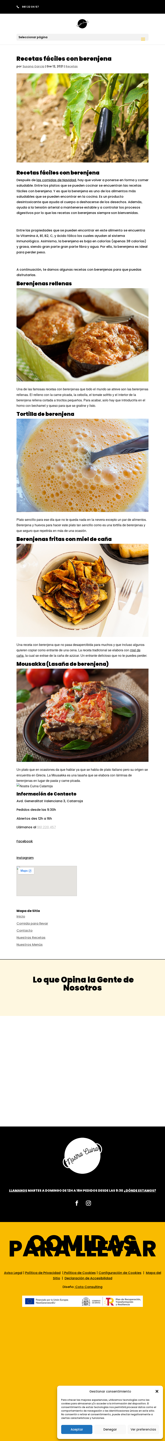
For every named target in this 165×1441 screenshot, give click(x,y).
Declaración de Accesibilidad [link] (88, 1278)
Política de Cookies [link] (79, 1272)
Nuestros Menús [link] (29, 944)
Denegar (110, 1429)
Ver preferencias (143, 1429)
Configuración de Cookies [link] (120, 1272)
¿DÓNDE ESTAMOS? (140, 1190)
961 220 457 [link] (46, 827)
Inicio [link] (20, 916)
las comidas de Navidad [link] (56, 180)
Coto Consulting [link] (88, 1287)
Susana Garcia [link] (33, 66)
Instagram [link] (25, 857)
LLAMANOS (18, 1190)
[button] (157, 1391)
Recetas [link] (72, 66)
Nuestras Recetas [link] (30, 937)
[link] (82, 23)
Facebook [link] (24, 841)
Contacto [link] (24, 930)
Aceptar (77, 1429)
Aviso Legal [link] (13, 1272)
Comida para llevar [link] (32, 923)
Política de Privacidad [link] (43, 1272)
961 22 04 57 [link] (30, 7)
